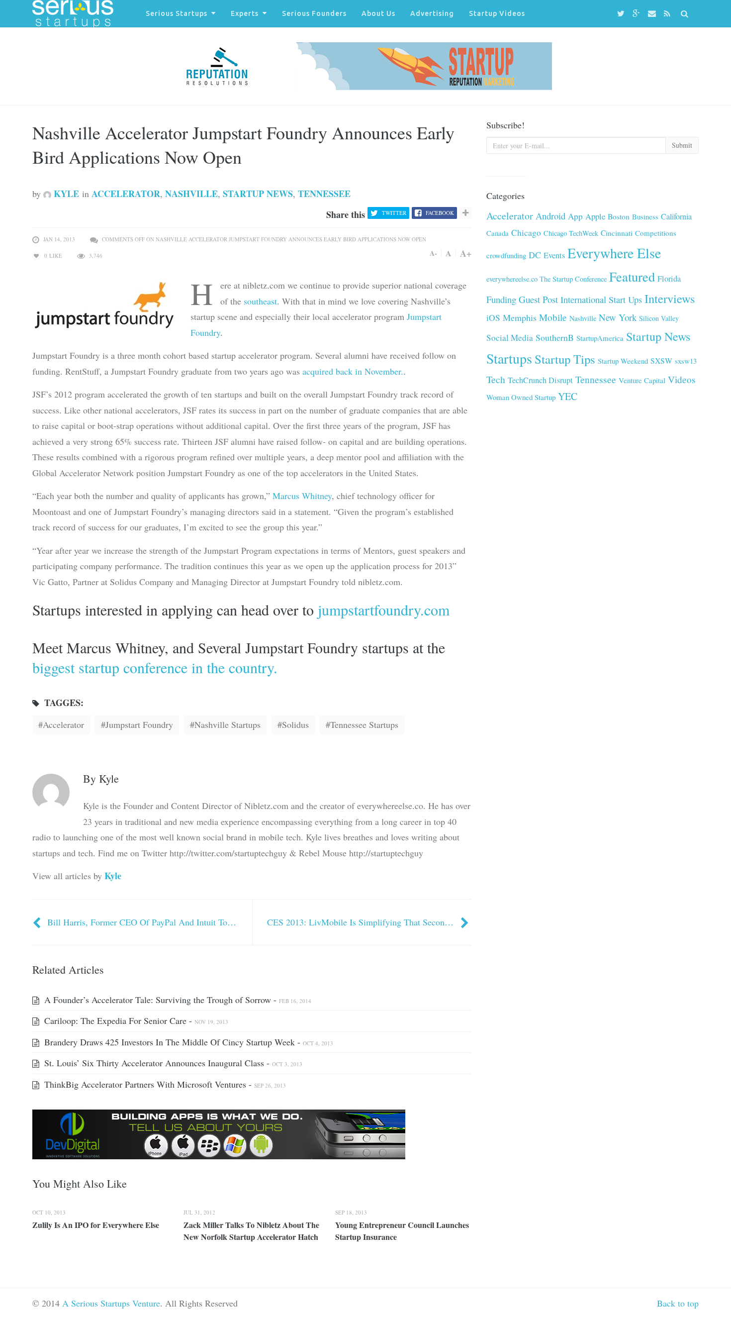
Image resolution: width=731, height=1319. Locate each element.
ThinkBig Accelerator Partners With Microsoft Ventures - (164, 1084)
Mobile (553, 317)
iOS (493, 317)
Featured (632, 276)
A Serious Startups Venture (111, 1303)
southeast (260, 301)
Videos (681, 379)
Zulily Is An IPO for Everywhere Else (95, 1224)
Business (645, 216)
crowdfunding (506, 255)
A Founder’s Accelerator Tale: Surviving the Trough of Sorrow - (176, 1000)
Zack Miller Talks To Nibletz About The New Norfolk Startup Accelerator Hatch (251, 1230)
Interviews (669, 298)
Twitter (394, 212)
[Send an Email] (653, 13)
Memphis (520, 317)
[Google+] (638, 13)
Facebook (440, 212)
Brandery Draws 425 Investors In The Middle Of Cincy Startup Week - (187, 1042)
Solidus (295, 724)
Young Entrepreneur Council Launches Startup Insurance (402, 1230)
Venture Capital (642, 380)
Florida (669, 278)
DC (535, 255)
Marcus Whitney (302, 496)
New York (618, 317)
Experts (245, 13)
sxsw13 (686, 361)
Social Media (509, 337)
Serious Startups (176, 13)
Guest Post (538, 299)
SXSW (661, 360)
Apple (595, 216)
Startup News (258, 193)
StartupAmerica (600, 338)
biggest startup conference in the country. (154, 667)
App (575, 216)
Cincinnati (617, 233)
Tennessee (324, 193)
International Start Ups (601, 299)
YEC (567, 396)
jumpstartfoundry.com (384, 609)
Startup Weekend (623, 361)
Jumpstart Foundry (139, 724)
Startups (509, 358)
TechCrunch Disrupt (540, 380)
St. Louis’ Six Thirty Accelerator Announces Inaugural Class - (172, 1063)
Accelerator (125, 193)
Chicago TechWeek (571, 233)
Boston (619, 216)
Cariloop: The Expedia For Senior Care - (135, 1020)
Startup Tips (565, 359)
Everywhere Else (614, 252)
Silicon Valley (659, 318)
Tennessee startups (364, 724)
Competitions (655, 233)
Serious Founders (314, 13)
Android (550, 215)
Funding (501, 299)
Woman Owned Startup (520, 397)
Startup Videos (497, 13)
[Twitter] (622, 13)
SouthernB (555, 337)
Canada (497, 233)
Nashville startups (227, 724)
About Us (378, 13)
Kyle (65, 193)
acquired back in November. (352, 371)
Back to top (678, 1303)
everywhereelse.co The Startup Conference (546, 279)
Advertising (432, 13)
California (676, 216)
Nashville (191, 193)
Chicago (526, 232)
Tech (495, 379)
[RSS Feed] (668, 13)
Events (554, 255)
